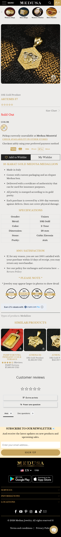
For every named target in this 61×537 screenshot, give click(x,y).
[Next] (57, 349)
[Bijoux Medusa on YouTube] (21, 511)
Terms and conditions (21, 528)
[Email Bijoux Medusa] (45, 511)
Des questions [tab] (24, 413)
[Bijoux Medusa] (30, 3)
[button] (54, 530)
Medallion (25, 316)
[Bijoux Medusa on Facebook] (16, 511)
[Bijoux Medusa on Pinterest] (26, 511)
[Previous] (4, 349)
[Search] (50, 3)
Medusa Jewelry (24, 520)
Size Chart (52, 110)
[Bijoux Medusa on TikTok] (40, 511)
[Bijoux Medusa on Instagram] (31, 511)
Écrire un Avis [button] (32, 397)
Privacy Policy (43, 528)
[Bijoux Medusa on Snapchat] (36, 511)
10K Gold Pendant (11, 94)
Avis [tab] (6, 413)
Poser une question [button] (31, 404)
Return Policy (14, 271)
